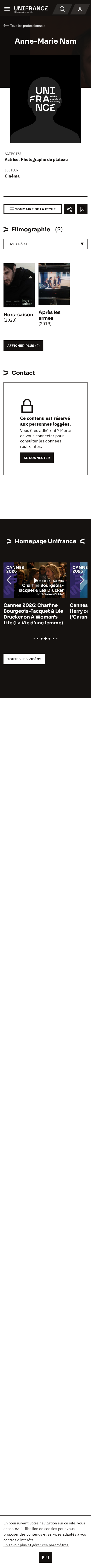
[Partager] (69, 209)
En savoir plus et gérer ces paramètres (36, 1545)
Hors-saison (18, 315)
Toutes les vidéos (24, 659)
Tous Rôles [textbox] (18, 244)
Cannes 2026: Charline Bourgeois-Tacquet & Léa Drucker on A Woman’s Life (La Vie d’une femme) (33, 614)
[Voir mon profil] (80, 9)
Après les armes (49, 315)
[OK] (45, 1557)
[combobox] (46, 244)
